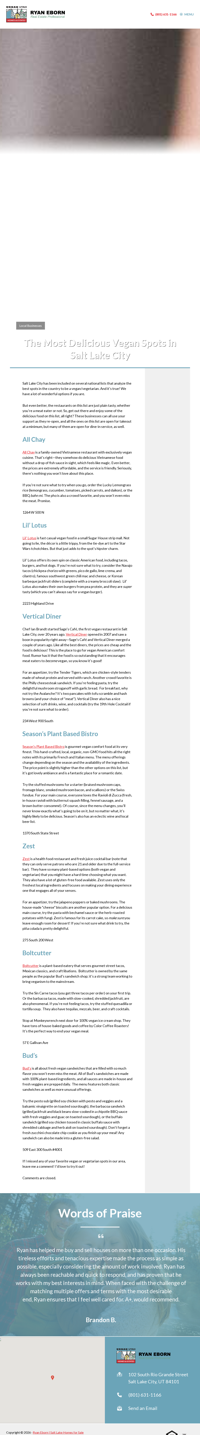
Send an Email (142, 1408)
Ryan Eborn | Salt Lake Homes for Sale (58, 1432)
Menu (189, 14)
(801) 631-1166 (144, 1395)
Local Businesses (30, 325)
